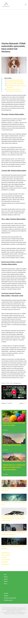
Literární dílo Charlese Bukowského (15, 82)
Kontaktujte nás (17, 383)
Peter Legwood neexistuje (12, 445)
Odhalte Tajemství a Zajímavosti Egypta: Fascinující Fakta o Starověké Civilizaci (14, 467)
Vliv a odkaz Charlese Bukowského (15, 83)
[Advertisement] (14, 24)
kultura (25, 403)
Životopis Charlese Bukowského (15, 80)
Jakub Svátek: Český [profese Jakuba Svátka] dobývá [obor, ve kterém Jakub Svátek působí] (13, 518)
